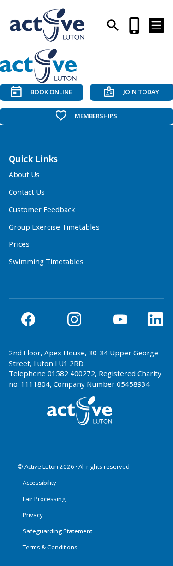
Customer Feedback (42, 209)
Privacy (33, 515)
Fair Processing (44, 499)
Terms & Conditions (50, 547)
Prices (19, 243)
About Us (24, 174)
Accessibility (39, 482)
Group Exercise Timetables (54, 226)
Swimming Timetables (46, 261)
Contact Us (27, 191)
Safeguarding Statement (57, 531)
